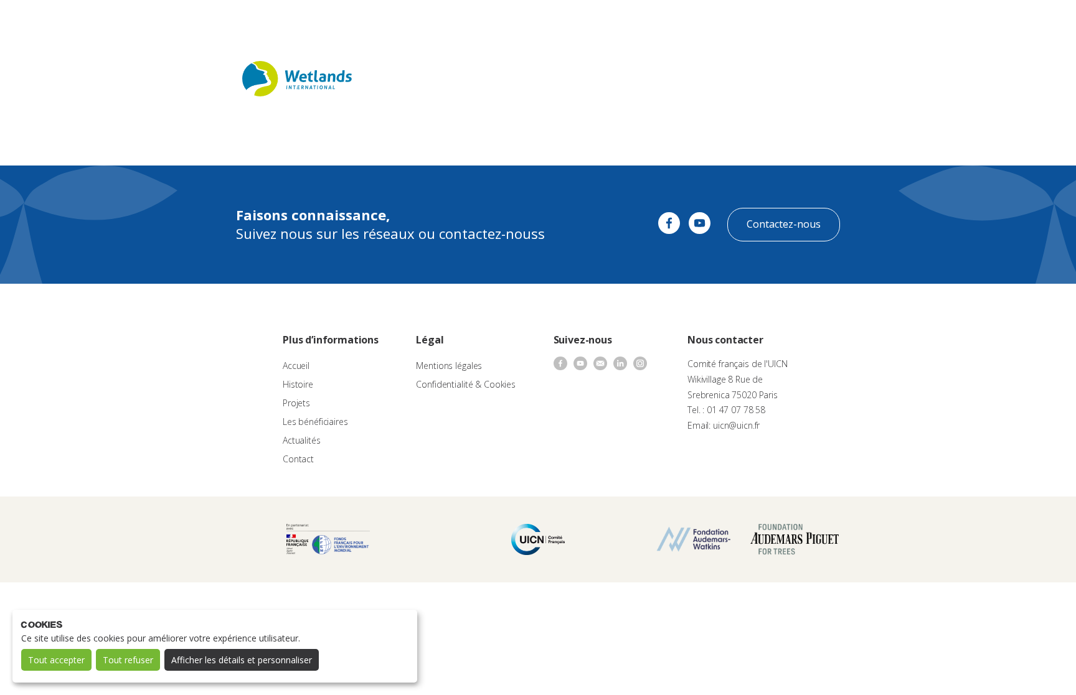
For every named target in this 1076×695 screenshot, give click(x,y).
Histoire (298, 384)
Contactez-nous (784, 224)
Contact (699, 22)
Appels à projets (456, 22)
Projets (296, 403)
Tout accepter (56, 660)
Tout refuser (128, 660)
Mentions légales (449, 365)
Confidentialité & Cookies (466, 384)
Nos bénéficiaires (589, 22)
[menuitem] (1039, 22)
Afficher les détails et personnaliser (241, 660)
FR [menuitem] (1034, 21)
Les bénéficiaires (315, 421)
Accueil (296, 365)
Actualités (654, 22)
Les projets (521, 22)
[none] (1039, 22)
